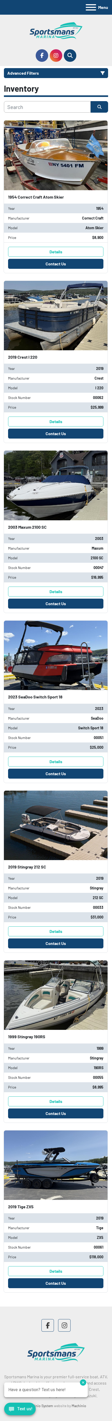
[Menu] (91, 7)
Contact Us (56, 263)
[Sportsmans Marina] (56, 1351)
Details (55, 251)
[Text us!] (20, 1410)
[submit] (99, 107)
